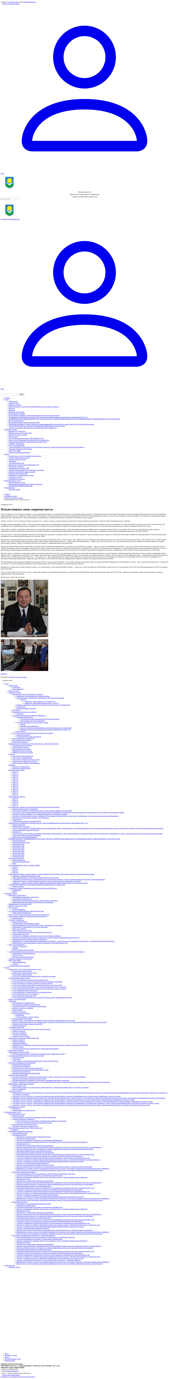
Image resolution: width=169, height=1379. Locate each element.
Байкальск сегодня (15, 405)
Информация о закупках (17, 479)
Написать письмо (14, 489)
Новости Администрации (17, 459)
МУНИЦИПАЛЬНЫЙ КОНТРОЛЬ (20, 486)
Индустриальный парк (16, 421)
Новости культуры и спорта (18, 677)
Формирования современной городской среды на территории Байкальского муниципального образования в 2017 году (48, 417)
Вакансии (12, 410)
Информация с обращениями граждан (21, 475)
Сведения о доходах (15, 477)
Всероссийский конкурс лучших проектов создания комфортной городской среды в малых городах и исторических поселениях (51, 424)
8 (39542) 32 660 (12, 2)
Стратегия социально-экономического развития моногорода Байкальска (33, 428)
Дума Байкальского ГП (16, 463)
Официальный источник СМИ (19, 468)
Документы (12, 461)
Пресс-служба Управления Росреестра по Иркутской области (29, 440)
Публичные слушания (16, 466)
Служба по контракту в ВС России (20, 449)
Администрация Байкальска (10, 219)
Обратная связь (10, 488)
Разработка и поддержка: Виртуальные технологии (18, 1377)
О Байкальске (13, 401)
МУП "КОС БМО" (15, 451)
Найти (22, 394)
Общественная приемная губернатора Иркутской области (28, 442)
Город (7, 399)
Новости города (14, 403)
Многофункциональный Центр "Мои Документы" (25, 484)
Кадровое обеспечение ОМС (18, 473)
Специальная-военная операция (19, 452)
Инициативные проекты (17, 414)
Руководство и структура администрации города (25, 456)
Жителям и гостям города (17, 431)
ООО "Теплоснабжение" (17, 445)
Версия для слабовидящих (11, 4)
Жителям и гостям (11, 429)
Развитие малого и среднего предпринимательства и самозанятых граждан (34, 406)
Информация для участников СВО (20, 433)
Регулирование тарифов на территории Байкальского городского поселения (34, 415)
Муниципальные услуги (13, 481)
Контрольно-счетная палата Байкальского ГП (24, 465)
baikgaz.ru (4, 674)
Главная (7, 398)
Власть (7, 454)
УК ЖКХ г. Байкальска (16, 443)
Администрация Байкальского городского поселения (26, 470)
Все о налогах (13, 436)
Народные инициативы (16, 412)
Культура (12, 408)
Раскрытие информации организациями (22, 472)
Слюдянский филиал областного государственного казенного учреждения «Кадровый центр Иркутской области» (47, 447)
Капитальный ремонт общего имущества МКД (24, 422)
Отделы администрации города (19, 458)
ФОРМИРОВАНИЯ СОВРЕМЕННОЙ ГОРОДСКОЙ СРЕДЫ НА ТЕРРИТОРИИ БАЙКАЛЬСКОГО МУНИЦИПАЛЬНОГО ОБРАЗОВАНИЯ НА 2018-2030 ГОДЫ (64, 419)
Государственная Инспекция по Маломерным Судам (26, 438)
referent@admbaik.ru (29, 2)
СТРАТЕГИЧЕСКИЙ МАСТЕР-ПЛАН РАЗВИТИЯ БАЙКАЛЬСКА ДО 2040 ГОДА (37, 426)
